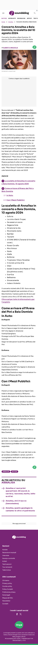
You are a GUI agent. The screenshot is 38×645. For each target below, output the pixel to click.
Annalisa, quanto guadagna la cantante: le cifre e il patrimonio (20, 509)
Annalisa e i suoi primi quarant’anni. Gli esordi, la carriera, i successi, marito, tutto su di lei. (20, 492)
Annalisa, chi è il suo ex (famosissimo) (16, 502)
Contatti (5, 604)
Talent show (6, 570)
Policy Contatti (7, 589)
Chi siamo (5, 580)
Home (3, 22)
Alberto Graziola (10, 48)
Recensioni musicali (9, 552)
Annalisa (10, 22)
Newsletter (6, 601)
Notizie (4, 18)
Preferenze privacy (8, 592)
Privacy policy (7, 583)
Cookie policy (7, 586)
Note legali (6, 595)
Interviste (12, 18)
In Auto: (9, 195)
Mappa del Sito (7, 598)
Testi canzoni (6, 564)
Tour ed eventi (7, 567)
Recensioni (21, 18)
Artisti (29, 18)
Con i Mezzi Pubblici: (15, 200)
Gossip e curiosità (8, 558)
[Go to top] (34, 639)
